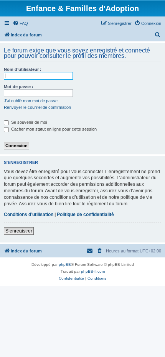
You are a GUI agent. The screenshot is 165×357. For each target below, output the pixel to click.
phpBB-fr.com (93, 271)
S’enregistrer (18, 231)
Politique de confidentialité (85, 214)
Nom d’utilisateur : (22, 69)
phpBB (65, 264)
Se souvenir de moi (28, 122)
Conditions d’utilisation (28, 214)
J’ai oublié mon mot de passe (31, 100)
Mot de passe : (18, 86)
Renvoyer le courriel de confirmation (37, 107)
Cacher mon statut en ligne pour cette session (53, 129)
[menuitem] (20, 23)
